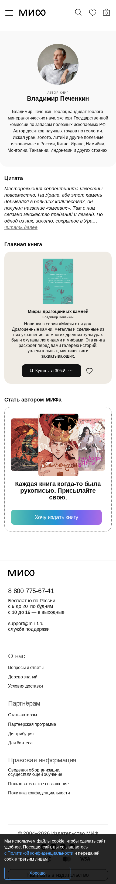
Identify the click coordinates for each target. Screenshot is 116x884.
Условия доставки (25, 686)
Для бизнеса (20, 743)
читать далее (20, 227)
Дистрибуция (20, 734)
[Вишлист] (92, 13)
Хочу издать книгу (56, 517)
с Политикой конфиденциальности (38, 853)
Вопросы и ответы (26, 667)
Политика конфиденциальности (39, 793)
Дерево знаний (22, 677)
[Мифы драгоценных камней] (58, 281)
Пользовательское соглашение (38, 784)
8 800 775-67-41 (31, 590)
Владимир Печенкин (58, 317)
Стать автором (22, 715)
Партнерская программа (32, 724)
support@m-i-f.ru (25, 623)
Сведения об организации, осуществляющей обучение (35, 772)
